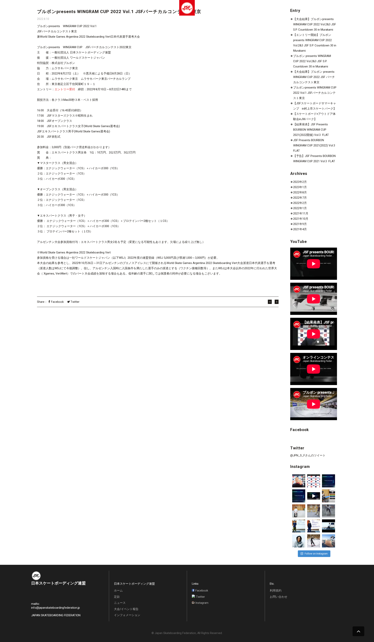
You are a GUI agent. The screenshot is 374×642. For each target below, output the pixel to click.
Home (42, 8)
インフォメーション (127, 615)
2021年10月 (300, 218)
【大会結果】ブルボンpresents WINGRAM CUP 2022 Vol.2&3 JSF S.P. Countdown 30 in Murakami (314, 24)
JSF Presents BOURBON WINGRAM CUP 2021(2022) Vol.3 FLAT (314, 145)
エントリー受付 (65, 89)
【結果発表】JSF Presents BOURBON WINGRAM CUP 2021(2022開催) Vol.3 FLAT (311, 130)
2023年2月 (300, 182)
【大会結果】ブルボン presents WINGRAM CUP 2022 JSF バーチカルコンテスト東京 (314, 77)
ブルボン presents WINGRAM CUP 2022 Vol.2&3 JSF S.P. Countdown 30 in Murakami (312, 61)
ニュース (120, 603)
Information (109, 8)
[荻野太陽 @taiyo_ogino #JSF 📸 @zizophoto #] (328, 540)
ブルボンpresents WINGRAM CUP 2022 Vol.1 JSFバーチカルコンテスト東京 (314, 93)
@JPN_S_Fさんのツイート (307, 455)
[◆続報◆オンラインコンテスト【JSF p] (298, 495)
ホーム (118, 590)
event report (89, 8)
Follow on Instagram (316, 553)
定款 (117, 597)
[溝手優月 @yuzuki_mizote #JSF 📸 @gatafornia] (313, 540)
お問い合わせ (278, 597)
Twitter (75, 302)
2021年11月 (300, 213)
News (73, 8)
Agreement (57, 8)
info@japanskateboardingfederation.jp (55, 607)
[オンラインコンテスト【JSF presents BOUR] (298, 480)
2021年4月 (300, 229)
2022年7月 (300, 197)
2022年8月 (300, 192)
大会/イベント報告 (126, 609)
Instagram (201, 603)
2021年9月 (300, 224)
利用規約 (275, 590)
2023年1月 (300, 187)
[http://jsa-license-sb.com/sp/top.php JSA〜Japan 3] (328, 495)
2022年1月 (300, 208)
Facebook (57, 302)
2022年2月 (300, 203)
